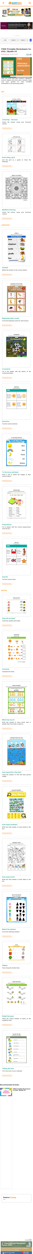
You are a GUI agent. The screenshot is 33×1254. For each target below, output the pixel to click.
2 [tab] (15, 36)
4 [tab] (17, 36)
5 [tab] (18, 36)
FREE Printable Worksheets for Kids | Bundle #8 (21, 1089)
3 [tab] (16, 36)
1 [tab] (13, 36)
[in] (31, 40)
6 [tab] (20, 36)
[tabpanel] (16, 25)
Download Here (6, 128)
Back (5, 40)
